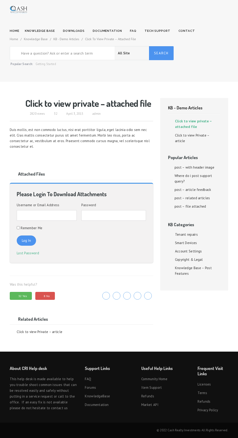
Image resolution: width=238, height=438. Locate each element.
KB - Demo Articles (185, 108)
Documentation (108, 31)
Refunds (147, 396)
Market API (150, 404)
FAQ (133, 31)
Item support (151, 387)
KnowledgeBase (97, 396)
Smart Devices (186, 243)
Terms (202, 393)
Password (88, 205)
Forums (90, 387)
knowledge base (40, 31)
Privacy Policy (208, 410)
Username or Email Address (38, 205)
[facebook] (116, 296)
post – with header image (194, 167)
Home (14, 31)
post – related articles (192, 198)
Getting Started (46, 64)
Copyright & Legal (189, 259)
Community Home (154, 379)
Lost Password (29, 253)
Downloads (74, 31)
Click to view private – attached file (193, 124)
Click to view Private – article (39, 332)
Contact (187, 31)
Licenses (204, 384)
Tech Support (158, 31)
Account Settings (188, 251)
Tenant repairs (186, 234)
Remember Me (31, 228)
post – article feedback (193, 189)
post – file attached (190, 206)
